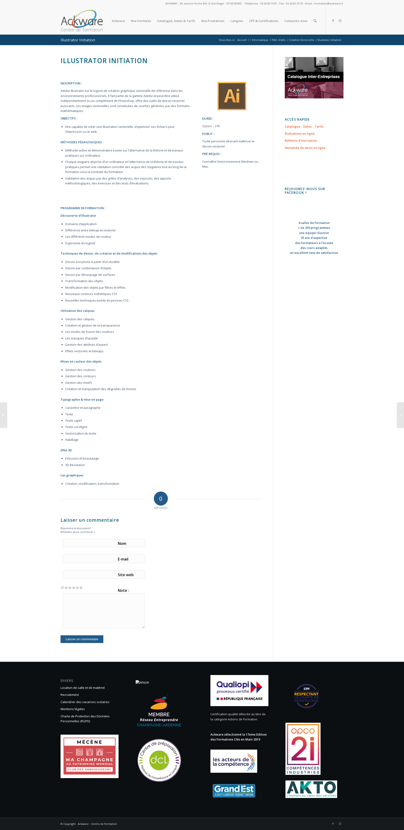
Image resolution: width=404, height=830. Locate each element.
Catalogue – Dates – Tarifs (304, 126)
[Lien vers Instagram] (339, 20)
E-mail (123, 559)
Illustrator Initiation (78, 40)
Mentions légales (73, 709)
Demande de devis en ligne (305, 148)
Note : (123, 590)
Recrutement (70, 695)
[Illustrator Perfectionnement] (3, 415)
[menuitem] (118, 21)
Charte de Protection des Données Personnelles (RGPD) (85, 718)
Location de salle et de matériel (83, 688)
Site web (126, 574)
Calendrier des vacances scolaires (85, 702)
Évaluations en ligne (300, 133)
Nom (122, 543)
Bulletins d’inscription (301, 140)
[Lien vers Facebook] (332, 20)
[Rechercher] (315, 21)
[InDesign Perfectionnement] (400, 415)
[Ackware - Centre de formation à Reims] (91, 21)
